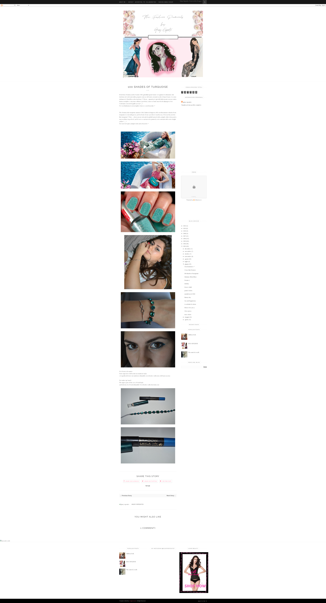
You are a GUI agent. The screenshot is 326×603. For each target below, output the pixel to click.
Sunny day (187, 297)
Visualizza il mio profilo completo (191, 105)
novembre (188, 251)
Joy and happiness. (190, 301)
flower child (188, 287)
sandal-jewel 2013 (189, 294)
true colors (187, 314)
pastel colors (188, 290)
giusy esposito (138, 504)
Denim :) (187, 280)
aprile (186, 319)
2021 (184, 228)
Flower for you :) (189, 307)
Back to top (202, 601)
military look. (192, 335)
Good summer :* (189, 266)
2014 (184, 244)
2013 (184, 246)
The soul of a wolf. (193, 352)
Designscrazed (132, 600)
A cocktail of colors (190, 304)
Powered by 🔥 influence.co (194, 200)
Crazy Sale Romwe (190, 270)
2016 (184, 238)
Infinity (186, 284)
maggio (187, 317)
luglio (186, 261)
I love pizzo (187, 311)
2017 (184, 236)
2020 (184, 231)
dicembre (188, 249)
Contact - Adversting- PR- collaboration (142, 2)
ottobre (187, 254)
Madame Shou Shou (190, 277)
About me (122, 2)
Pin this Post (166, 481)
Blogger (199, 1)
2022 (184, 226)
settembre (188, 256)
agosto (187, 259)
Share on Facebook (132, 481)
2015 (184, 241)
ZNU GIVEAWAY (193, 343)
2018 (184, 233)
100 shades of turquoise (191, 273)
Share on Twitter (150, 481)
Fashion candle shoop (165, 2)
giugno (187, 264)
